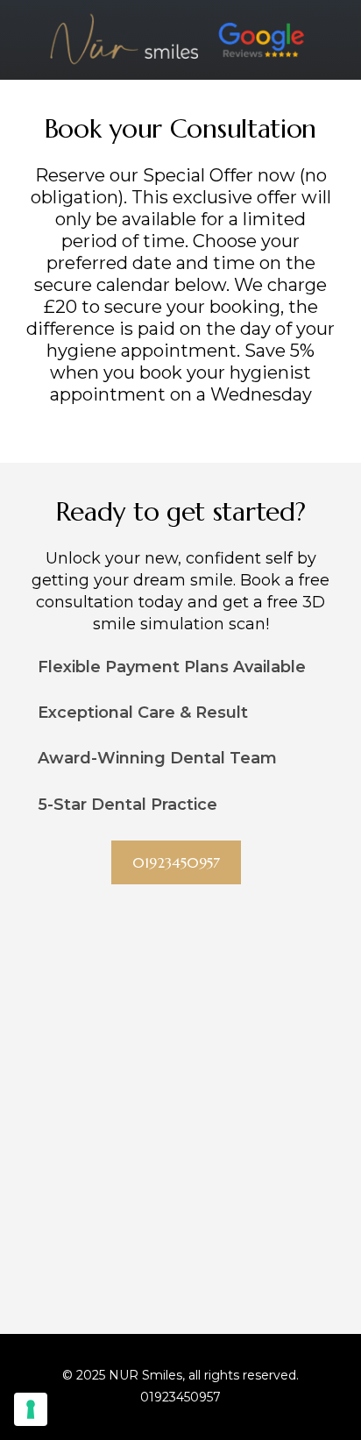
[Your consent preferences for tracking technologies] (30, 1409)
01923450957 (180, 1397)
